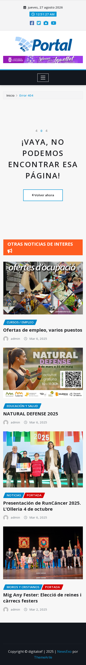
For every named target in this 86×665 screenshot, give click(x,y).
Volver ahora (44, 195)
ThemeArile (43, 657)
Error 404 (26, 95)
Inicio (10, 95)
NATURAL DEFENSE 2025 (30, 413)
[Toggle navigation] (43, 78)
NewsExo (64, 651)
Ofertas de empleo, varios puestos (42, 330)
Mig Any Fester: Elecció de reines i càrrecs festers (42, 597)
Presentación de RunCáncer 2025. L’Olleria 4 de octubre (42, 506)
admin (15, 338)
